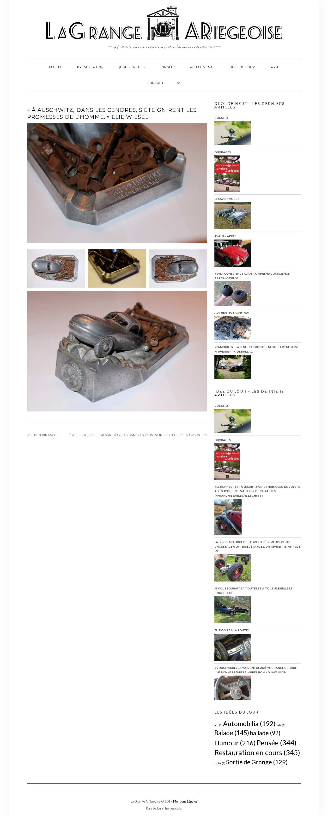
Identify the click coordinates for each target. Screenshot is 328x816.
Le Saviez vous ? (226, 199)
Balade (231, 733)
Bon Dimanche (46, 435)
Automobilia (249, 723)
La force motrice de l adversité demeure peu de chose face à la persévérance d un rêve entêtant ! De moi (257, 546)
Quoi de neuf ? (132, 67)
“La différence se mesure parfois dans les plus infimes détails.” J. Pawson (134, 435)
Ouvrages (222, 152)
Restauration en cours (257, 752)
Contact (156, 83)
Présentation (90, 67)
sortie (219, 763)
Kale (149, 808)
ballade (265, 732)
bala (280, 725)
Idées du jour (242, 67)
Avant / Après (225, 236)
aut (218, 725)
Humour (235, 743)
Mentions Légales (185, 801)
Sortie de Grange (257, 761)
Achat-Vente (202, 67)
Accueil (56, 67)
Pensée (276, 742)
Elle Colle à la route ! (231, 630)
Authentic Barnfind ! (231, 312)
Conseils (168, 67)
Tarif (274, 67)
